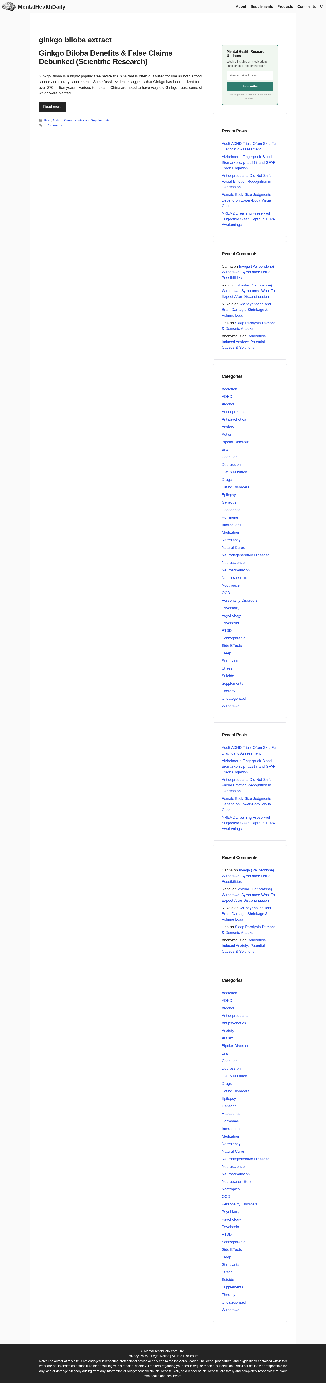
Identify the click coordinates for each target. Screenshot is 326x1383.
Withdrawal (231, 706)
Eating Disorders (235, 487)
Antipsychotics (234, 419)
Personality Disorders (240, 600)
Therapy (228, 691)
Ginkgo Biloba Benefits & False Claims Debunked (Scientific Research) (105, 57)
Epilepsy (229, 495)
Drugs (227, 480)
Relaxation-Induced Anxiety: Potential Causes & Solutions (244, 342)
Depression (231, 464)
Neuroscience (233, 563)
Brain (47, 120)
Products (285, 6)
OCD (226, 593)
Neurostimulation (236, 570)
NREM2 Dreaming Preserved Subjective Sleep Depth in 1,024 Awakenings (248, 219)
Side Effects (232, 646)
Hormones (230, 517)
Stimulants (230, 661)
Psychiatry (231, 608)
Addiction (229, 389)
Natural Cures (63, 120)
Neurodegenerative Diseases (246, 555)
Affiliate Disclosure (185, 1356)
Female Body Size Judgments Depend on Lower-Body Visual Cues (247, 200)
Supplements (262, 6)
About (241, 6)
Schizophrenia (233, 638)
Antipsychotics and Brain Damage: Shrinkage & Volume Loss (246, 310)
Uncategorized (234, 698)
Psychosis (230, 623)
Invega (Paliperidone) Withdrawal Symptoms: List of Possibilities (248, 272)
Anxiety (228, 427)
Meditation (230, 532)
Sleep (226, 653)
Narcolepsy (231, 540)
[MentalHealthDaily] (9, 6)
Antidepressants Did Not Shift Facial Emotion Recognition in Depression (246, 181)
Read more (52, 107)
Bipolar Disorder (235, 442)
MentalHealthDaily (41, 7)
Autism (227, 434)
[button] (322, 6)
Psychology (231, 615)
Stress (227, 668)
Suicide (228, 676)
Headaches (231, 510)
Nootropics (81, 120)
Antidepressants (235, 412)
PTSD (227, 630)
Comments (306, 6)
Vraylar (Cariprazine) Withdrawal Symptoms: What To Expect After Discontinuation (248, 291)
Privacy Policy (138, 1356)
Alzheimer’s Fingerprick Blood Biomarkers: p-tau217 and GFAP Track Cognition (248, 162)
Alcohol (228, 404)
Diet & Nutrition (234, 472)
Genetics (229, 502)
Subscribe (250, 86)
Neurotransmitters (237, 578)
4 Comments (53, 125)
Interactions (231, 525)
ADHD (227, 397)
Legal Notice (160, 1356)
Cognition (229, 457)
